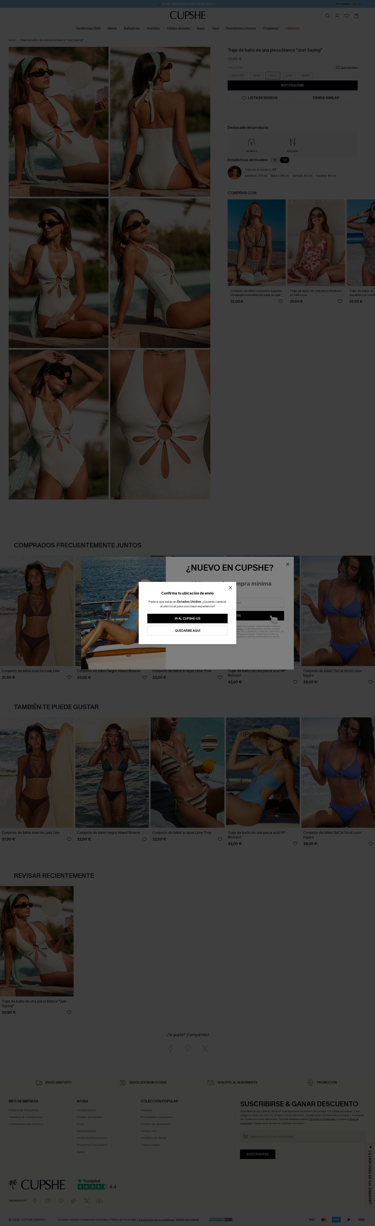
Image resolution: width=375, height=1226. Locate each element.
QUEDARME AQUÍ (187, 631)
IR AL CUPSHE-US (187, 619)
